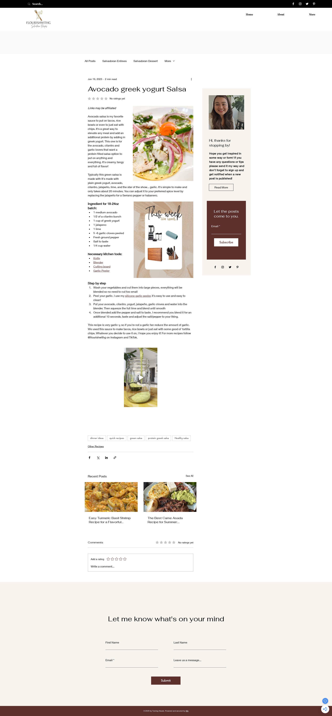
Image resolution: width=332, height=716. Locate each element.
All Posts (90, 61)
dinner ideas (97, 438)
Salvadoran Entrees (114, 61)
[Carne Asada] (170, 497)
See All (189, 475)
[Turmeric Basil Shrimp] (111, 497)
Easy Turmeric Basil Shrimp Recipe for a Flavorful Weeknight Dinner (110, 520)
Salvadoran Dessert (145, 61)
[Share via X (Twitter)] (98, 457)
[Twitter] (307, 4)
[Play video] (140, 377)
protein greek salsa (158, 438)
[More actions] (191, 79)
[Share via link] (115, 457)
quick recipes (116, 438)
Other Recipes (96, 446)
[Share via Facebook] (89, 457)
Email (214, 226)
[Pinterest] (314, 4)
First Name (112, 642)
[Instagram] (300, 4)
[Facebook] (293, 4)
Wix (187, 711)
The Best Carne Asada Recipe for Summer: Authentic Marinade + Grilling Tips (170, 520)
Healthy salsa (181, 438)
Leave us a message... (187, 660)
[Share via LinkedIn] (106, 457)
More (168, 61)
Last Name (180, 642)
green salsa (136, 438)
